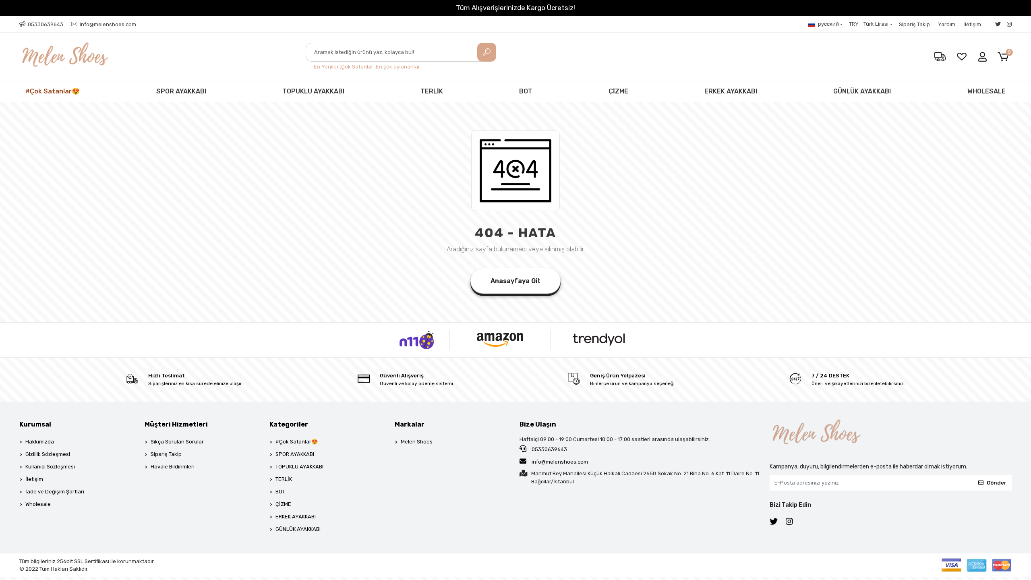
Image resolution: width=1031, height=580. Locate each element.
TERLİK (431, 91)
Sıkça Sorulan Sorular (177, 442)
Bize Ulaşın (538, 424)
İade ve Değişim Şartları (54, 492)
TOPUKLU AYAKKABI (313, 91)
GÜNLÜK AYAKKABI (862, 91)
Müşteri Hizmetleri (176, 424)
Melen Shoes (417, 442)
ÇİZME (618, 91)
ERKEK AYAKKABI (730, 91)
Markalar (409, 424)
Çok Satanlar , (358, 67)
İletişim (972, 24)
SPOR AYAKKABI (181, 91)
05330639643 (548, 449)
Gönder (996, 483)
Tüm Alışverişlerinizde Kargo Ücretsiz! (515, 8)
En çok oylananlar (398, 67)
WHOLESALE (986, 91)
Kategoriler (288, 424)
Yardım (946, 24)
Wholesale (38, 504)
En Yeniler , (327, 67)
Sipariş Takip (914, 24)
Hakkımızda (39, 442)
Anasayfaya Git (515, 281)
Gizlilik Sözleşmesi (47, 454)
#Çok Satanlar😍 (52, 91)
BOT (525, 91)
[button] (1005, 57)
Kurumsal (35, 424)
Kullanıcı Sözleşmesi (50, 467)
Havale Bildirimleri (173, 467)
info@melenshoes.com (559, 462)
